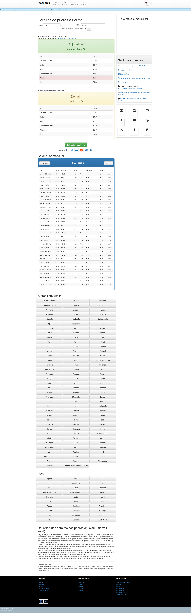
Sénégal (102, 501)
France (49, 506)
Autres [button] (83, 4)
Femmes (134, 133)
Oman (102, 492)
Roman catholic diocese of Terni (76, 465)
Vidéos (134, 123)
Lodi (49, 401)
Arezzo (76, 456)
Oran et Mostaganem (138, 88)
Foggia (102, 419)
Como (102, 429)
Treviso (76, 337)
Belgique (76, 506)
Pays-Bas (102, 506)
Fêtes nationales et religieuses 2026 (129, 66)
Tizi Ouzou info (82, 588)
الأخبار (134, 114)
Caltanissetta (102, 319)
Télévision (147, 114)
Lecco (102, 401)
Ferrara (76, 424)
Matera (76, 392)
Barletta (103, 447)
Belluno (76, 447)
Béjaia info (81, 582)
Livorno (76, 401)
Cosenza (76, 314)
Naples (49, 387)
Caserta (76, 433)
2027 (143, 66)
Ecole (118, 586)
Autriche (102, 515)
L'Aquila (49, 410)
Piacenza (49, 374)
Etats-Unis (103, 519)
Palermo (102, 305)
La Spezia (103, 406)
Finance (121, 133)
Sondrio (103, 346)
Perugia (49, 378)
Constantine (126, 88)
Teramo (50, 346)
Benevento (49, 447)
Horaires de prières (126, 70)
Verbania (49, 465)
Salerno (49, 355)
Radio (121, 123)
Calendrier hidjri (125, 82)
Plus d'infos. (66, 10)
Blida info (80, 584)
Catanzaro (103, 314)
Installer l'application (77, 145)
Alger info (81, 590)
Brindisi (49, 438)
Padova (50, 383)
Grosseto (49, 415)
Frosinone (49, 419)
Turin (76, 342)
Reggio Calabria (49, 305)
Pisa (102, 369)
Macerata (76, 396)
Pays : (40, 25)
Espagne (76, 510)
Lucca (102, 396)
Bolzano (102, 438)
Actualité (121, 114)
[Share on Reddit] (81, 150)
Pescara (76, 374)
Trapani (76, 300)
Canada (76, 519)
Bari (49, 451)
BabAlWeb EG (120, 590)
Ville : (78, 25)
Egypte (102, 483)
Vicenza (49, 328)
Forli (76, 419)
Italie (49, 515)
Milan (49, 392)
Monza (76, 387)
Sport (147, 123)
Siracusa (102, 300)
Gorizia (76, 415)
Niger (76, 501)
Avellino (76, 451)
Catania (49, 319)
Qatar (76, 496)
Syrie (49, 487)
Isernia (76, 410)
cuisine (147, 133)
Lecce (49, 406)
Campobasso (102, 433)
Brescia (76, 438)
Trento (102, 337)
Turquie (49, 519)
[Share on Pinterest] (91, 150)
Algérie (49, 478)
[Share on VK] (86, 150)
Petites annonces (44, 588)
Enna (103, 309)
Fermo (102, 424)
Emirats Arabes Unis (76, 492)
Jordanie (102, 487)
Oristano (49, 309)
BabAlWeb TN (120, 592)
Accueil (41, 582)
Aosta (102, 456)
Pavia (76, 378)
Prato (76, 364)
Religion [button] (74, 4)
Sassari (103, 351)
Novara (103, 383)
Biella (76, 442)
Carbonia (76, 319)
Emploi (118, 584)
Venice (49, 332)
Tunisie (76, 478)
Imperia (103, 410)
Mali (49, 501)
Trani (49, 342)
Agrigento (76, 323)
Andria (49, 461)
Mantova (49, 396)
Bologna (49, 442)
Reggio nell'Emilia (103, 360)
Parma (102, 378)
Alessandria (102, 461)
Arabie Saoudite (49, 492)
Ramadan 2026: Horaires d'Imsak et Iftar (133, 78)
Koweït (102, 496)
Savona (76, 351)
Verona (76, 328)
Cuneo (49, 429)
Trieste (49, 337)
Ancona (76, 461)
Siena (49, 351)
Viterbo (103, 323)
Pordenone (49, 369)
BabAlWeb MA (120, 588)
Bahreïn (49, 496)
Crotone (49, 314)
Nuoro (76, 383)
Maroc (49, 483)
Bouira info (81, 586)
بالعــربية (147, 5)
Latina (76, 406)
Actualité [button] (55, 4)
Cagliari (49, 323)
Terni (103, 342)
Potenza (102, 364)
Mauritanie (76, 483)
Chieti (49, 433)
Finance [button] (64, 4)
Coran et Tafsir (124, 74)
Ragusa (76, 305)
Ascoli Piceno (49, 456)
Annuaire (41, 586)
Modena (102, 387)
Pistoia (76, 369)
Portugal (102, 510)
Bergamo (102, 442)
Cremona (76, 429)
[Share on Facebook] (67, 150)
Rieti (76, 360)
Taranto (76, 346)
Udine (102, 332)
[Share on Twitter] (72, 150)
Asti (102, 451)
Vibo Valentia (49, 300)
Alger (119, 88)
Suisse (49, 510)
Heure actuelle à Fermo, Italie (67, 38)
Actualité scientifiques (123, 582)
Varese (76, 332)
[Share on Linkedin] (76, 150)
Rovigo (76, 355)
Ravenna (49, 364)
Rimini (49, 360)
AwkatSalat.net (121, 594)
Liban (76, 487)
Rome (102, 355)
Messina (76, 309)
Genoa (102, 415)
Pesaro (102, 374)
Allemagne (76, 515)
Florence (49, 424)
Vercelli (103, 328)
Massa (102, 392)
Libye (103, 478)
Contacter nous (43, 590)
